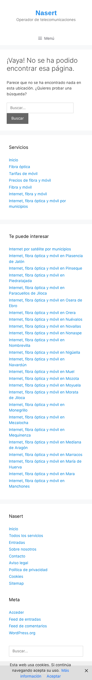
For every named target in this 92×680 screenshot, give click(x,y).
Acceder (16, 612)
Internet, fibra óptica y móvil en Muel (41, 371)
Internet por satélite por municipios (40, 249)
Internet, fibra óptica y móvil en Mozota (44, 378)
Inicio (13, 160)
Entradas (17, 542)
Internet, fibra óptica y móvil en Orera (42, 312)
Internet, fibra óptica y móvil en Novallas (45, 326)
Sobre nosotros (22, 549)
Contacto (17, 556)
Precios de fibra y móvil (30, 180)
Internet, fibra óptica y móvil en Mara (42, 474)
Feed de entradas (25, 619)
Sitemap (16, 583)
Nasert (46, 13)
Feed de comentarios (28, 626)
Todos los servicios (26, 535)
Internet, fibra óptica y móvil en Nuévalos (45, 319)
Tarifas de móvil (23, 173)
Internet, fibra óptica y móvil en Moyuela (45, 385)
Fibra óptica (19, 166)
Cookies (16, 576)
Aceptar (54, 676)
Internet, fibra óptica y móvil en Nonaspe (45, 333)
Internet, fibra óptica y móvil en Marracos (45, 454)
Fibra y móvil (20, 187)
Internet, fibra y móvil (28, 194)
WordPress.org (22, 633)
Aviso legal (18, 563)
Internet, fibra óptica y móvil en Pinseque (45, 268)
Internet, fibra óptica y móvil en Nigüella (44, 352)
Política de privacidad (28, 570)
